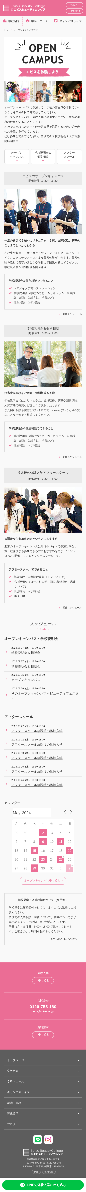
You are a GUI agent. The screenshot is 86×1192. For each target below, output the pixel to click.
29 (34, 868)
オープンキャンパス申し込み (42, 880)
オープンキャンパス (25, 680)
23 (43, 859)
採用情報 (48, 1172)
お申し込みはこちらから (64, 938)
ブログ (11, 1124)
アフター (69, 154)
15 (34, 850)
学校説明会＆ (43, 154)
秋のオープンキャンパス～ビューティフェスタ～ (45, 696)
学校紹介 (14, 21)
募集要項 (12, 1113)
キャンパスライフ (70, 21)
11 (60, 841)
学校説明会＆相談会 (25, 652)
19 (69, 850)
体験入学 (75, 4)
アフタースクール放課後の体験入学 (37, 731)
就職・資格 (14, 1102)
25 (61, 859)
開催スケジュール (72, 314)
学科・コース (39, 21)
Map (36, 1172)
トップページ (15, 1060)
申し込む (43, 980)
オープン (17, 154)
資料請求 (75, 10)
